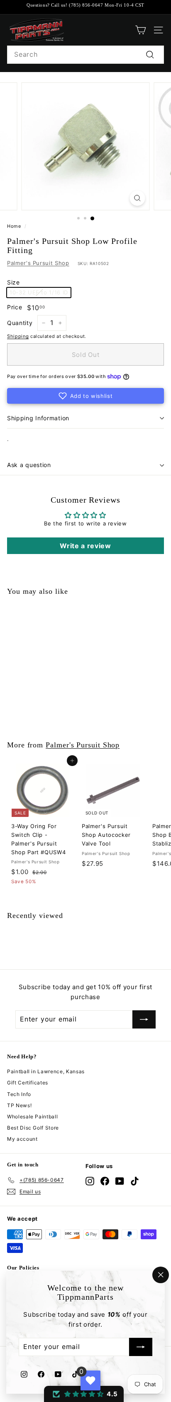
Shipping (18, 336)
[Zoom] (137, 198)
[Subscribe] (140, 1347)
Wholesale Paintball (32, 1116)
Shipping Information (38, 418)
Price (14, 307)
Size (13, 282)
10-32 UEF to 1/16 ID (39, 292)
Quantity (19, 322)
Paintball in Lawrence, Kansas (46, 1071)
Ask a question (29, 464)
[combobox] (85, 55)
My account (22, 1139)
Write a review (85, 546)
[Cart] (140, 30)
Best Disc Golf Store (33, 1128)
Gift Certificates (27, 1082)
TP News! (19, 1105)
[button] (85, 396)
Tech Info (19, 1094)
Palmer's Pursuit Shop (38, 263)
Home (14, 226)
